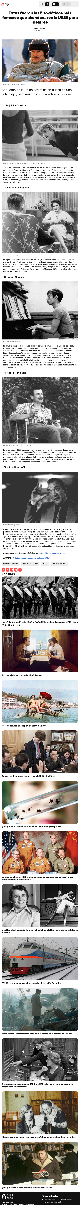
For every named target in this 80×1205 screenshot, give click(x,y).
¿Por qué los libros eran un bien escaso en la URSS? (27, 1187)
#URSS (45, 564)
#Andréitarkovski (10, 564)
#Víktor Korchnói (30, 564)
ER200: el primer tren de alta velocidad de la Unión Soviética (31, 983)
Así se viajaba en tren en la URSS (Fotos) (22, 675)
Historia (37, 35)
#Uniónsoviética (59, 564)
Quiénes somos (7, 1202)
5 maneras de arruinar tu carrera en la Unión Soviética (28, 776)
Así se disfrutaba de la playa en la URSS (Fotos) (25, 726)
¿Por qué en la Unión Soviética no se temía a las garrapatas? (31, 826)
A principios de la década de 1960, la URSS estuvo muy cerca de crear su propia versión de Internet (37, 1085)
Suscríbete (50, 1196)
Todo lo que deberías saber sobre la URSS (31, 558)
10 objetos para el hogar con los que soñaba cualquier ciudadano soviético (38, 1137)
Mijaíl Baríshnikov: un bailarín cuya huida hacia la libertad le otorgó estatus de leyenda (40, 931)
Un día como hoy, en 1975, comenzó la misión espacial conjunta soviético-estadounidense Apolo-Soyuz (38, 878)
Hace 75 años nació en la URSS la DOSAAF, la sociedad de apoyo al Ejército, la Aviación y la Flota (40, 623)
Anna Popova (39, 28)
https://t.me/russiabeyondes (52, 553)
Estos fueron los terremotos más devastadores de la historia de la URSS (37, 1033)
